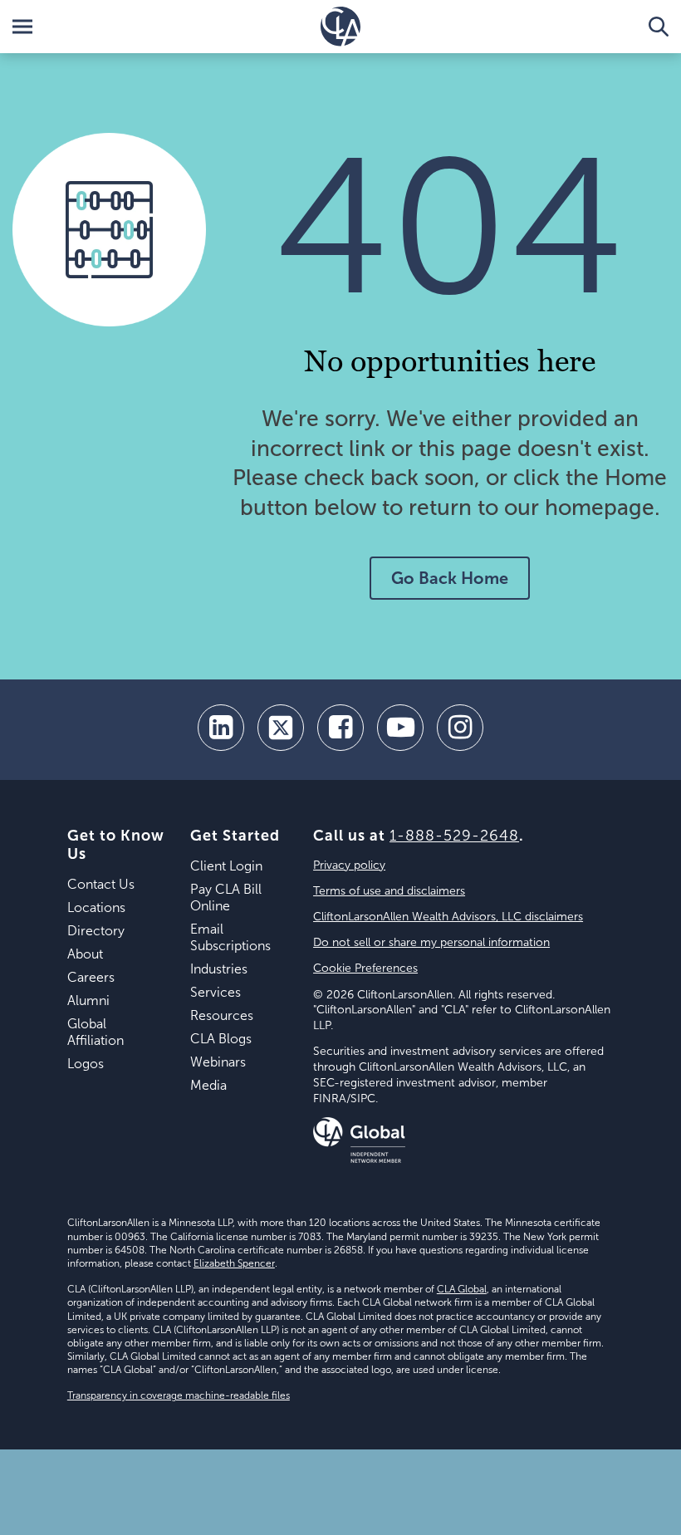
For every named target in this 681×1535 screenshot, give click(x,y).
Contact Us (101, 884)
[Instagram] (460, 727)
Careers (91, 977)
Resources (221, 1015)
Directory (96, 931)
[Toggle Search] (659, 27)
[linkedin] (221, 727)
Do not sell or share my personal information (431, 942)
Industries (218, 969)
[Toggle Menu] (22, 27)
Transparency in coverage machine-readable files (178, 1395)
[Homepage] (340, 26)
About (85, 954)
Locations (96, 907)
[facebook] (340, 727)
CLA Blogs (221, 1039)
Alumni (88, 1000)
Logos (85, 1064)
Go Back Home (449, 578)
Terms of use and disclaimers (389, 891)
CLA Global (462, 1289)
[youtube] (400, 727)
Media (208, 1085)
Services (215, 992)
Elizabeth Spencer (234, 1263)
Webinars (218, 1062)
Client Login (226, 866)
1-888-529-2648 (454, 835)
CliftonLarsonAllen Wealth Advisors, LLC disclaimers (448, 916)
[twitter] (280, 727)
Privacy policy (349, 865)
